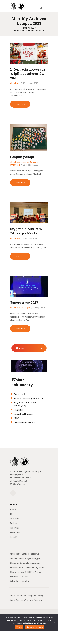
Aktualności (15, 83)
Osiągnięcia (25, 308)
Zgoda (19, 627)
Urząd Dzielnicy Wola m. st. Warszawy (27, 600)
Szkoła (13, 509)
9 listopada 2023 (30, 238)
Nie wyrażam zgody (34, 627)
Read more (20, 104)
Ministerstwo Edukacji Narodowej (24, 554)
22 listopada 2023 (30, 165)
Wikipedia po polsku (19, 576)
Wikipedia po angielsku (20, 581)
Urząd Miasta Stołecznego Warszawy (26, 595)
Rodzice (13, 523)
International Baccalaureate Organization (28, 567)
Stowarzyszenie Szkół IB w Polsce (25, 572)
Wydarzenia (15, 165)
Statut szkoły (20, 394)
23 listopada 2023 (30, 83)
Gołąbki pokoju (22, 157)
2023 (31, 28)
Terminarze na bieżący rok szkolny (29, 398)
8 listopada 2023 (40, 308)
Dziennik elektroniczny (23, 414)
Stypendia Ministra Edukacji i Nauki (26, 231)
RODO (16, 418)
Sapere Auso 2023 (24, 302)
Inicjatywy (25, 162)
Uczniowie (34, 162)
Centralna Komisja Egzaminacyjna (25, 558)
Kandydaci (14, 528)
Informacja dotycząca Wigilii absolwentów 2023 (27, 73)
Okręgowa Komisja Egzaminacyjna (25, 563)
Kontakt (13, 537)
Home (24, 28)
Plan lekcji (18, 410)
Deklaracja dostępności (24, 422)
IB (11, 514)
